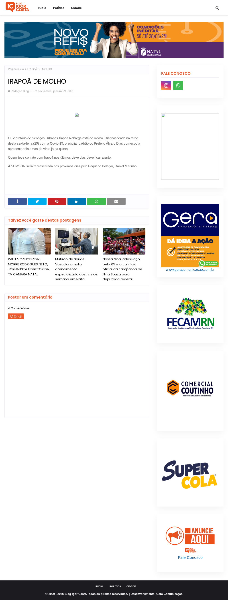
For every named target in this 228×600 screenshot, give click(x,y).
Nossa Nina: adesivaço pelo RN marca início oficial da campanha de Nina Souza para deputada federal (122, 269)
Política (115, 586)
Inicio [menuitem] (42, 8)
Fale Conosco (190, 557)
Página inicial (16, 69)
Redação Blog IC (22, 91)
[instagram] (166, 85)
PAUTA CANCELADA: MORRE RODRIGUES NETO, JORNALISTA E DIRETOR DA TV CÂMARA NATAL (28, 267)
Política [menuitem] (58, 8)
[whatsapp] (178, 85)
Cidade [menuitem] (76, 8)
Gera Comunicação (169, 594)
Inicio (99, 586)
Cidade (131, 586)
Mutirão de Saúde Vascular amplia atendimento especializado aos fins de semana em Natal (76, 269)
